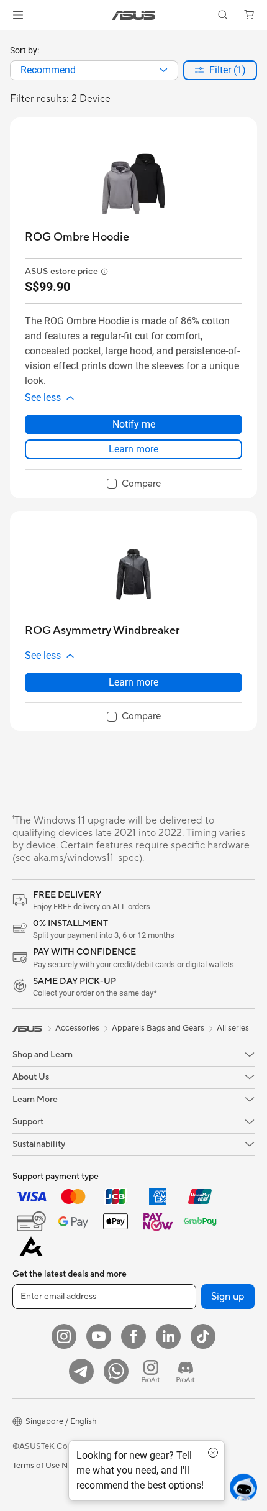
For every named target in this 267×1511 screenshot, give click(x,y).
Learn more (133, 449)
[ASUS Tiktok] (203, 1336)
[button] (18, 15)
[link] (134, 15)
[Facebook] (133, 1336)
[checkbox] (134, 484)
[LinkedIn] (168, 1336)
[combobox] (94, 70)
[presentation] (164, 70)
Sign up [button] (228, 1296)
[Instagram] (64, 1336)
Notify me (133, 424)
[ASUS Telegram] (81, 1371)
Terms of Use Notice (49, 1466)
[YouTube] (98, 1336)
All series (233, 1028)
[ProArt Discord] (185, 1371)
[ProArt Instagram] (150, 1371)
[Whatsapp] (116, 1371)
